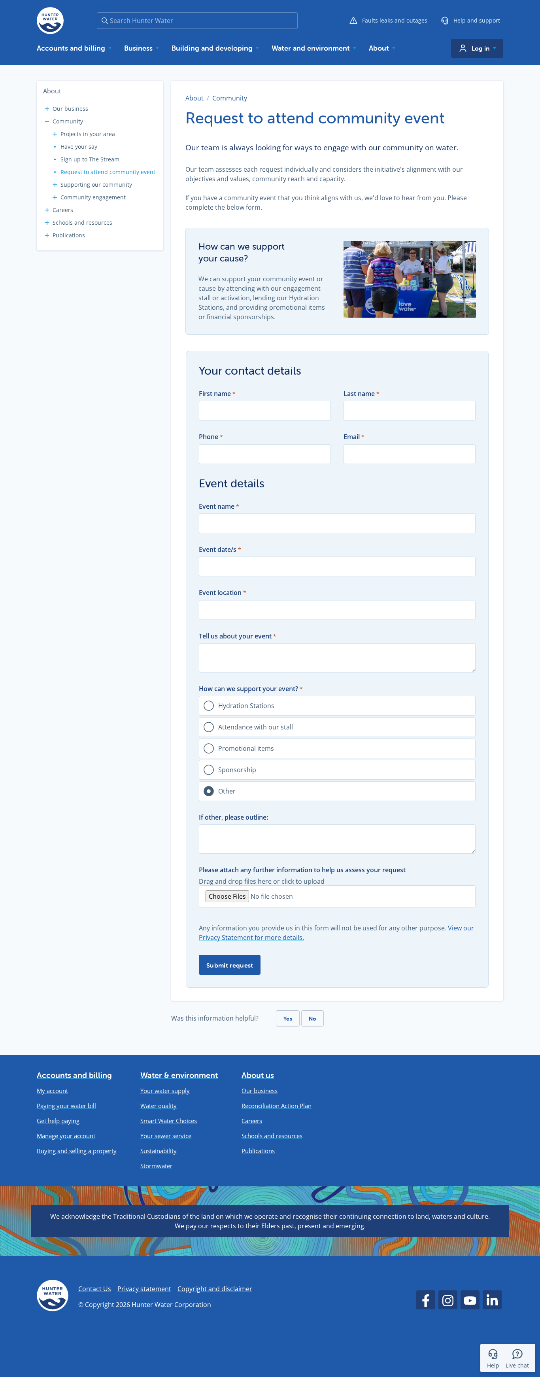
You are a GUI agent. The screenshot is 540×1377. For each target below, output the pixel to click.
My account (52, 1091)
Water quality (158, 1106)
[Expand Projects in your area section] (55, 134)
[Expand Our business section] (47, 109)
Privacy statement (144, 1288)
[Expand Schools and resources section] (47, 223)
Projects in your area (87, 134)
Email (352, 437)
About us (258, 1075)
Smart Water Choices (168, 1121)
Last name (359, 394)
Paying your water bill (66, 1106)
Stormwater (156, 1166)
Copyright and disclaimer (214, 1288)
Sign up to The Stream (89, 159)
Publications (69, 235)
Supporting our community (96, 184)
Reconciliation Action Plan (277, 1106)
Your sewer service (165, 1136)
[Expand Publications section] (47, 235)
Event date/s (217, 549)
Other (227, 791)
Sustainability (158, 1151)
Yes (287, 1018)
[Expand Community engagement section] (55, 197)
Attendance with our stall (255, 727)
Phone (208, 437)
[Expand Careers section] (47, 210)
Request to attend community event (107, 172)
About (52, 91)
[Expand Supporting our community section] (55, 185)
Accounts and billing (74, 1075)
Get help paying (58, 1121)
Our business (70, 108)
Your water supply (165, 1091)
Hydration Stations (246, 705)
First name (215, 394)
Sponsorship (237, 769)
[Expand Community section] (47, 121)
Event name (216, 506)
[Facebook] (425, 1299)
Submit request (229, 965)
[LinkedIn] (492, 1299)
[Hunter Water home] (52, 1297)
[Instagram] (447, 1299)
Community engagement (93, 197)
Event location (220, 593)
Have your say (78, 146)
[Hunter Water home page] (50, 20)
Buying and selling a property (77, 1151)
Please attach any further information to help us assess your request (302, 870)
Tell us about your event (235, 636)
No (313, 1018)
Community (68, 121)
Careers (63, 210)
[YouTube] (470, 1299)
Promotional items (246, 748)
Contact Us (94, 1288)
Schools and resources (82, 222)
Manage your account (66, 1136)
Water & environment (179, 1075)
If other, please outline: (233, 817)
